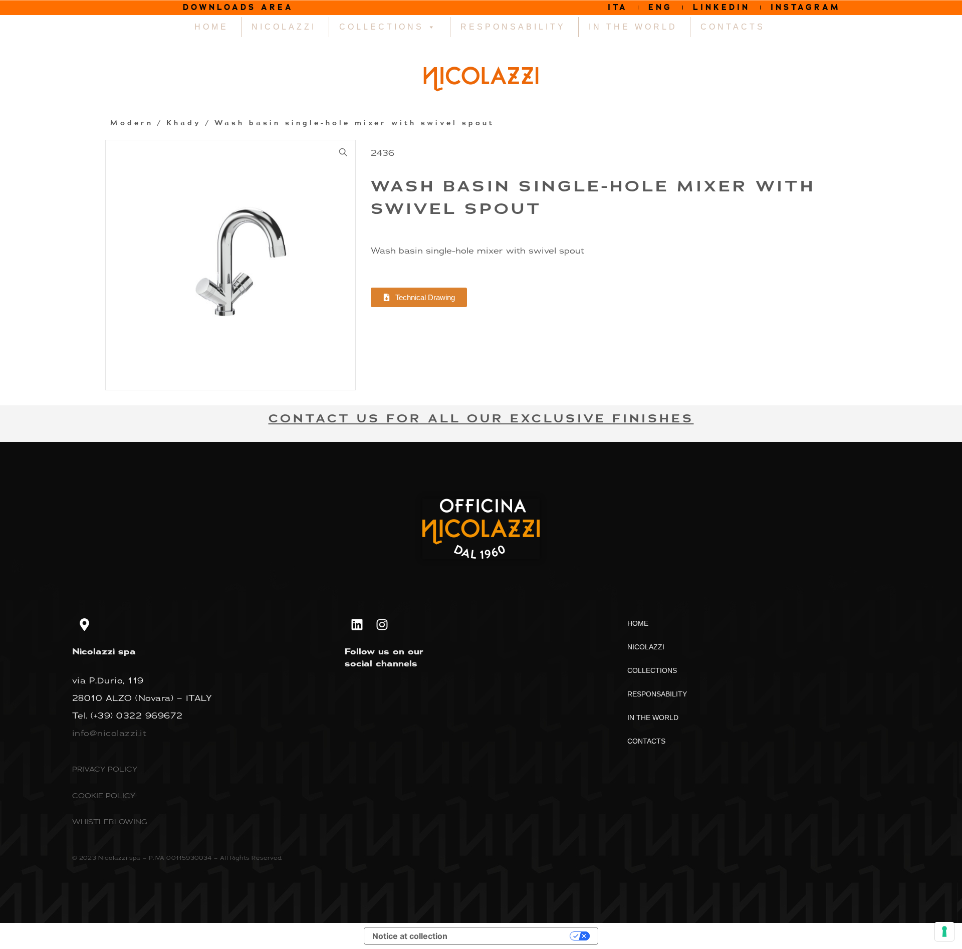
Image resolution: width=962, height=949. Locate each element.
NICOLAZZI (284, 27)
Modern (131, 123)
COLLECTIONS (381, 27)
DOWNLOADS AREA (238, 7)
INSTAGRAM (806, 7)
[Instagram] (382, 624)
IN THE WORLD (633, 27)
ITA (618, 7)
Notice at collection (409, 936)
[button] (343, 152)
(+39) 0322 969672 (137, 715)
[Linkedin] (357, 624)
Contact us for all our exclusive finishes (481, 418)
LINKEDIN (721, 7)
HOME (211, 27)
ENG (660, 7)
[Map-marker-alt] (84, 624)
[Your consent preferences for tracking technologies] (944, 931)
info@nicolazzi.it (109, 733)
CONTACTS (732, 27)
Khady (183, 123)
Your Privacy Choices (513, 936)
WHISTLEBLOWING (109, 821)
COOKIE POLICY (103, 795)
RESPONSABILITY (513, 27)
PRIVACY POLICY (104, 769)
